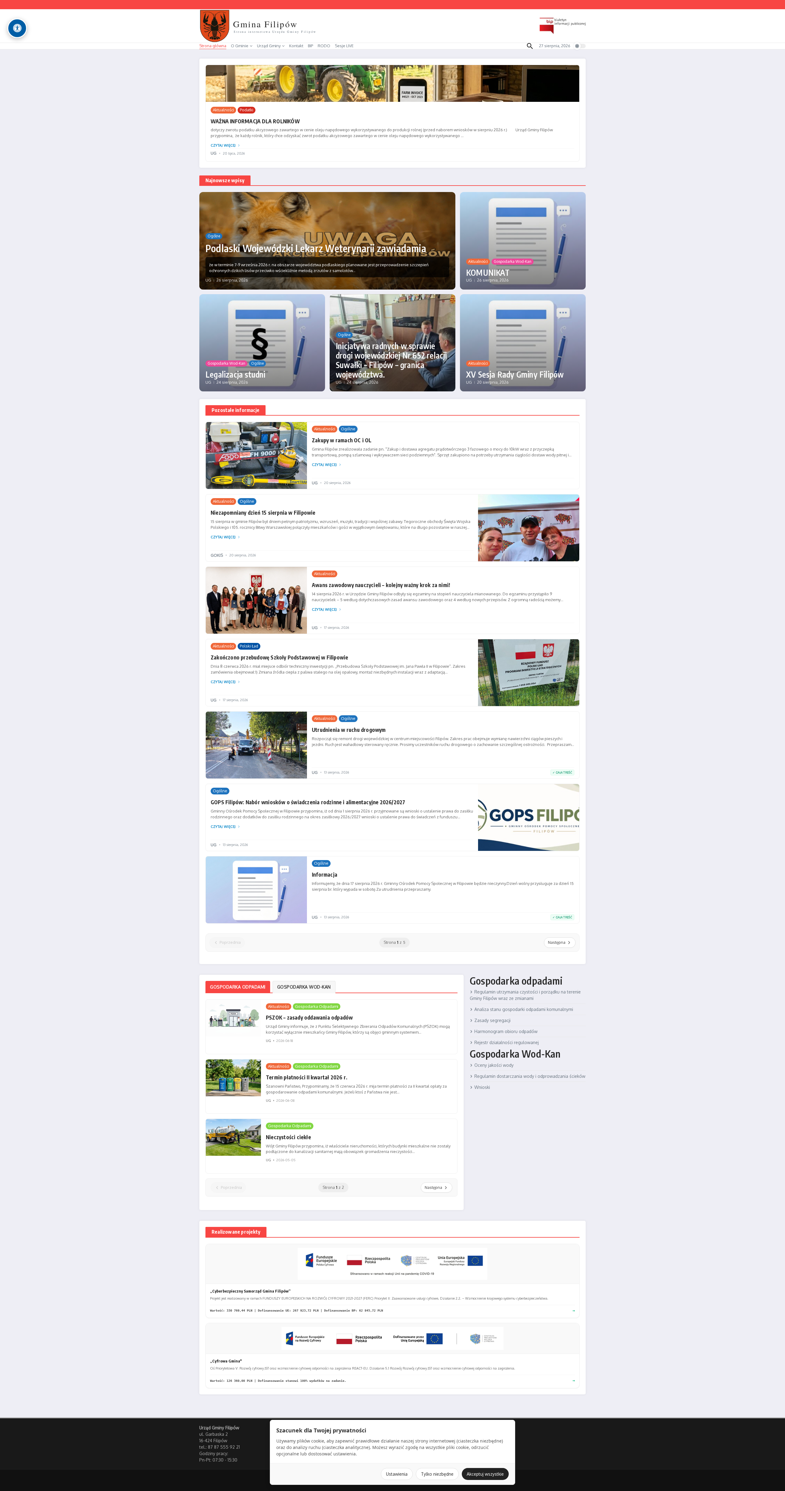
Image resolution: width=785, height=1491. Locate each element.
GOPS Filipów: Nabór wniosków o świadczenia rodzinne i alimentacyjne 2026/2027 (308, 802)
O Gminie (239, 45)
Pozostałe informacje (235, 410)
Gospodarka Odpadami (316, 1006)
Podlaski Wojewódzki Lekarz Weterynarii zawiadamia (315, 248)
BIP (310, 45)
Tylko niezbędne (437, 1474)
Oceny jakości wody (494, 1065)
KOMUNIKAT (488, 272)
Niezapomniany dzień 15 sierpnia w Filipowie (263, 512)
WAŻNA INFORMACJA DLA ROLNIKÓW (255, 121)
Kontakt (296, 45)
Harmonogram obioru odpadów (506, 1031)
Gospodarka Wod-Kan (512, 261)
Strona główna (212, 45)
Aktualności (223, 109)
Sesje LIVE (344, 45)
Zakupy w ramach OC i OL (342, 440)
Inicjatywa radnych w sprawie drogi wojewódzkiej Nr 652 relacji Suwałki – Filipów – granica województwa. (391, 360)
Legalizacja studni (235, 374)
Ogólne (214, 236)
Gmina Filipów (265, 24)
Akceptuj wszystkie (485, 1474)
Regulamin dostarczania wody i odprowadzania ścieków (529, 1076)
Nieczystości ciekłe (288, 1137)
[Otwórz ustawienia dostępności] (17, 28)
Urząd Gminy (269, 45)
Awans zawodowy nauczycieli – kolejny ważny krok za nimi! (381, 585)
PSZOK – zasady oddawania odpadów (309, 1017)
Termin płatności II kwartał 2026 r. (306, 1077)
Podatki (246, 109)
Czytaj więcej (223, 145)
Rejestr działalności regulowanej (506, 1042)
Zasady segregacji (492, 1020)
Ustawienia (397, 1474)
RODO (324, 45)
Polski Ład (249, 646)
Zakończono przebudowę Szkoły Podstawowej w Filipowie (279, 657)
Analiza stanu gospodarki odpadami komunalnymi (523, 1009)
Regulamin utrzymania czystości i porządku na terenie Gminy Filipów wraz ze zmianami (525, 995)
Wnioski (482, 1087)
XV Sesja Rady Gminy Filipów (515, 374)
